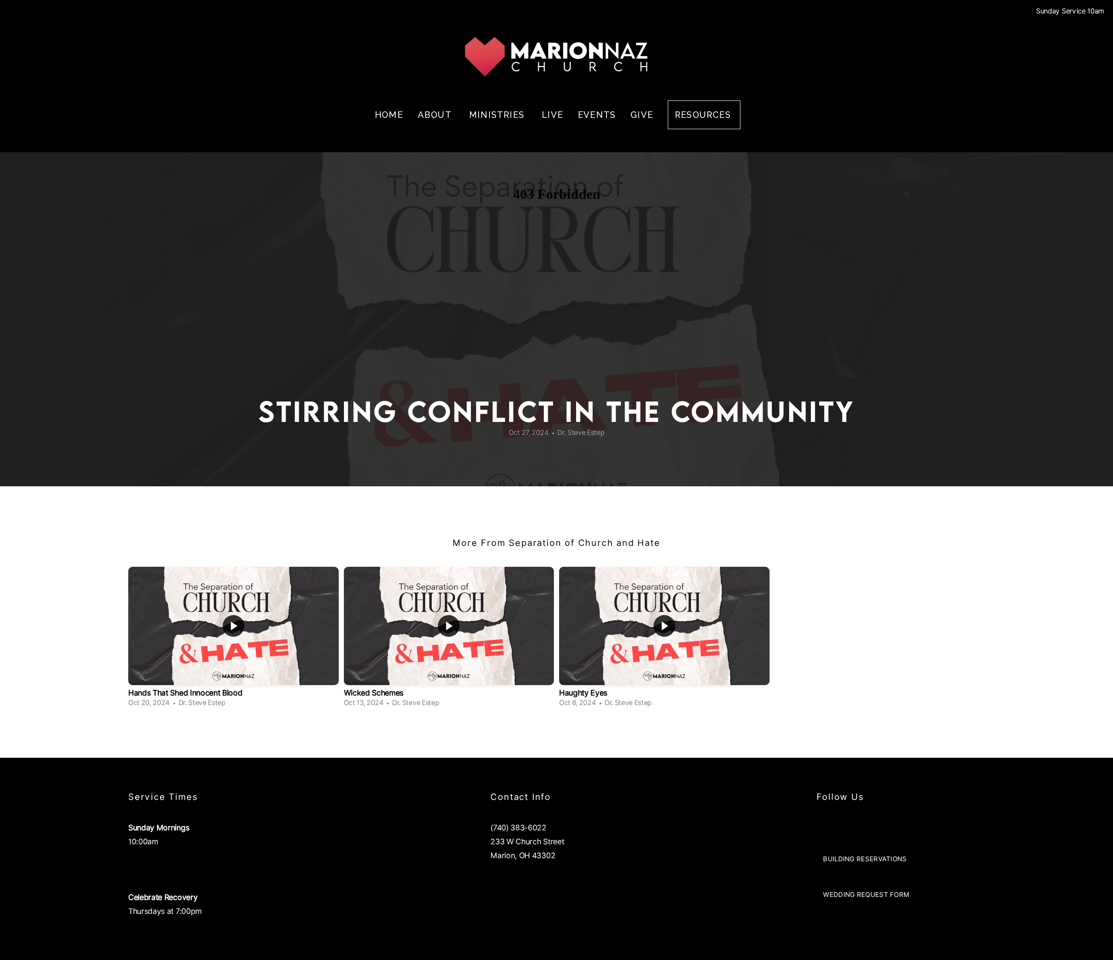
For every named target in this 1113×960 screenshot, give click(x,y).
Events (597, 115)
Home (389, 115)
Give (641, 115)
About (436, 115)
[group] (233, 639)
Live (552, 115)
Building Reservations (864, 859)
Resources (704, 115)
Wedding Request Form (866, 895)
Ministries (498, 115)
